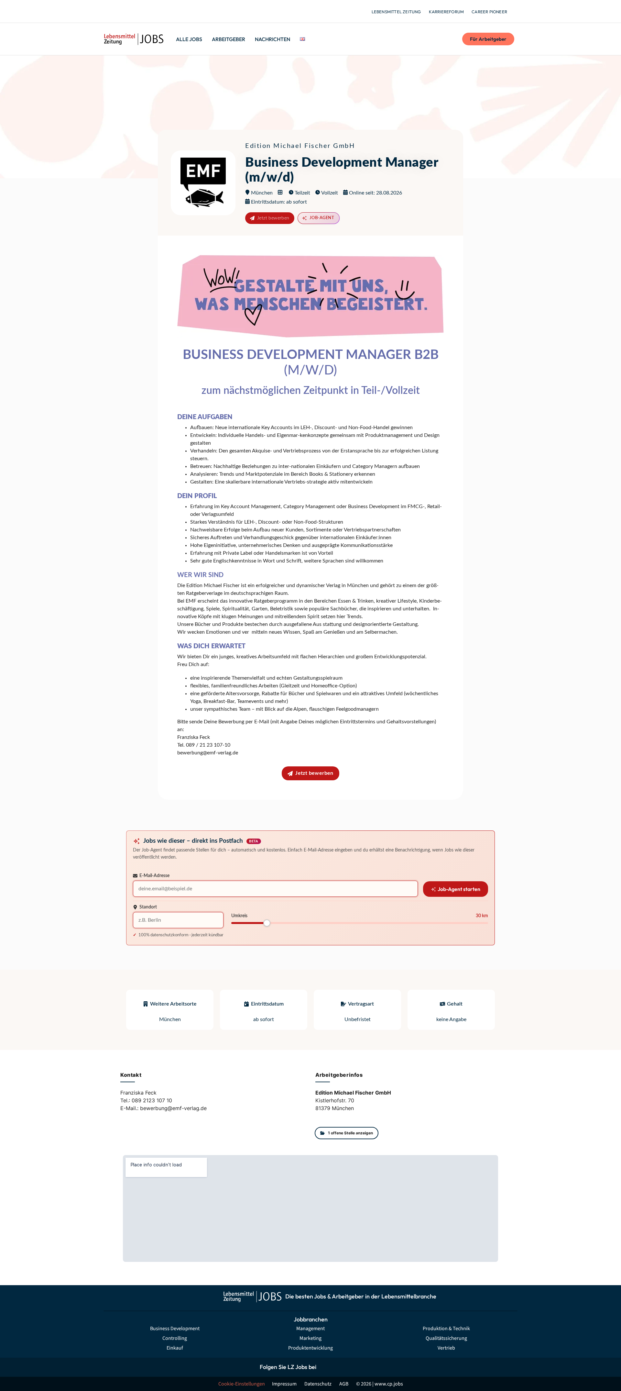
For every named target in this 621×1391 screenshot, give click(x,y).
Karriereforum (446, 11)
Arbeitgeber (228, 39)
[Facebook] (326, 1367)
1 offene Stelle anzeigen (350, 1132)
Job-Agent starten (458, 889)
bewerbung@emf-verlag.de (207, 752)
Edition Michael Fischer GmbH (300, 146)
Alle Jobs (189, 39)
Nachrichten (272, 39)
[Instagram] (340, 1367)
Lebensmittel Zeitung (396, 11)
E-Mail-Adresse (154, 876)
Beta (253, 842)
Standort (148, 907)
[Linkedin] (355, 1367)
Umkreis (239, 916)
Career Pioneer (489, 11)
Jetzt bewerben (273, 218)
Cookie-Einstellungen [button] (241, 1383)
